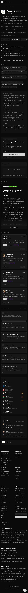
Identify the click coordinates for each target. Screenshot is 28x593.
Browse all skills (24, 308)
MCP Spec (3, 524)
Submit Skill (4, 511)
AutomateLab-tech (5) (5, 578)
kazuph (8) (10, 571)
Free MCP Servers (5, 457)
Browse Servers (4, 488)
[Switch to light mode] (22, 2)
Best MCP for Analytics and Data (7, 553)
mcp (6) (23, 573)
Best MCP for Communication (20, 556)
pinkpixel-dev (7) (16, 571)
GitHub (5, 39)
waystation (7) (4, 573)
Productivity (18, 455)
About (2, 517)
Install (23, 248)
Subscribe (21, 517)
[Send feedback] (25, 590)
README (3, 181)
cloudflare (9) (17, 570)
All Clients (17, 478)
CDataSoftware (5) (19, 576)
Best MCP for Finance (5, 560)
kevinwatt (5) (10, 574)
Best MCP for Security (5, 561)
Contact (3, 520)
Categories (3, 495)
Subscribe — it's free (14, 154)
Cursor (16, 469)
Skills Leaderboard (5, 471)
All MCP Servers (4, 453)
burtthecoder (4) (4, 581)
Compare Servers (5, 462)
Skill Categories (4, 473)
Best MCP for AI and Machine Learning (9, 552)
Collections (3, 464)
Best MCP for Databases (6, 558)
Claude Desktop (18, 471)
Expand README (13, 227)
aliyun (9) (23, 570)
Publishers (3, 500)
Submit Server (4, 508)
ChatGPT (17, 477)
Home (2, 7)
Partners (3, 513)
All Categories (18, 457)
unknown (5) (3, 576)
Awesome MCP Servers (6, 460)
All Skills (3, 469)
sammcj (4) (20, 578)
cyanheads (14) (10, 568)
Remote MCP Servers (6, 458)
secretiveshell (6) (11, 573)
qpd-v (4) (17, 579)
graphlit (8, 13)
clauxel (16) (3, 568)
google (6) (18, 573)
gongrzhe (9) (10, 570)
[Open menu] (26, 2)
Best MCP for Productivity (16, 560)
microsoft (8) (4, 571)
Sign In (14, 171)
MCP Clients (4, 493)
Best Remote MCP (13, 550)
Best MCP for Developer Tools (18, 558)
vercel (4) (3, 579)
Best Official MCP (4, 550)
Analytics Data (18, 453)
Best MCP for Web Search (16, 561)
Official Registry (5, 522)
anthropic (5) (4, 574)
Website (16, 39)
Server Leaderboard (20, 488)
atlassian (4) (14, 578)
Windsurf (17, 475)
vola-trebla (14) (22, 568)
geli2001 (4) (11, 581)
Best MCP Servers (5, 455)
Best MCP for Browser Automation (8, 555)
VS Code (17, 473)
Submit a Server (5, 475)
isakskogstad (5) (10, 576)
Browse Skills (4, 490)
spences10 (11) (4, 570)
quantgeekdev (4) (10, 579)
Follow (25, 39)
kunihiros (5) (21, 574)
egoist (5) (16, 574)
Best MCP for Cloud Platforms (7, 556)
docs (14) (16, 568)
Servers (6, 7)
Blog (2, 477)
